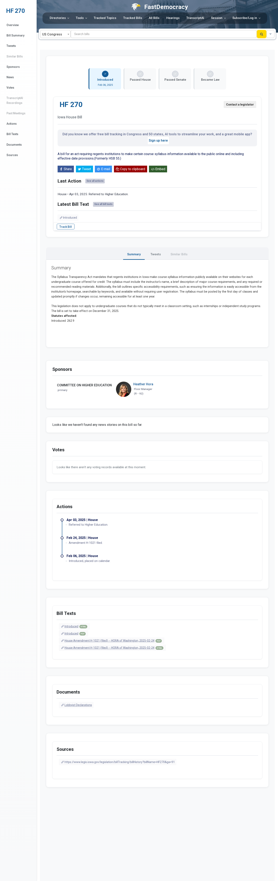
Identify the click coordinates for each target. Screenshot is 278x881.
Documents (14, 144)
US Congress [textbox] (52, 34)
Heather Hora (143, 384)
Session (216, 18)
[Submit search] (261, 34)
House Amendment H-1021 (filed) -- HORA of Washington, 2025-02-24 (113, 640)
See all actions (95, 181)
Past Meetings (16, 113)
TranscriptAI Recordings (15, 100)
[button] (270, 34)
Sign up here (158, 140)
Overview (13, 25)
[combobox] (55, 34)
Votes (10, 87)
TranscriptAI (195, 18)
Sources (12, 155)
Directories (58, 18)
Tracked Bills (132, 18)
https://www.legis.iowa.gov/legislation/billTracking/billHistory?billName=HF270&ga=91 (120, 762)
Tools (80, 18)
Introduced (70, 217)
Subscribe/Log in (244, 18)
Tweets (11, 45)
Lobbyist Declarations (78, 705)
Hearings (172, 18)
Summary (134, 254)
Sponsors (13, 66)
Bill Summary (15, 35)
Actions (12, 123)
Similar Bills (15, 56)
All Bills (154, 18)
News (10, 77)
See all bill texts (103, 204)
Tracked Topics (105, 18)
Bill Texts (12, 134)
